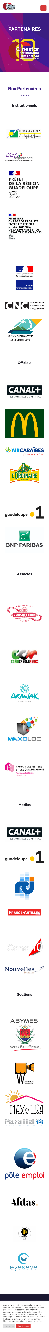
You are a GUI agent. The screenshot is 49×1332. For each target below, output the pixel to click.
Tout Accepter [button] (23, 1326)
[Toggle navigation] (43, 8)
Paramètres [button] (9, 1326)
